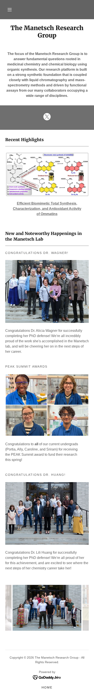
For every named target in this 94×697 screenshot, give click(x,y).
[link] (47, 31)
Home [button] (47, 687)
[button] (9, 9)
